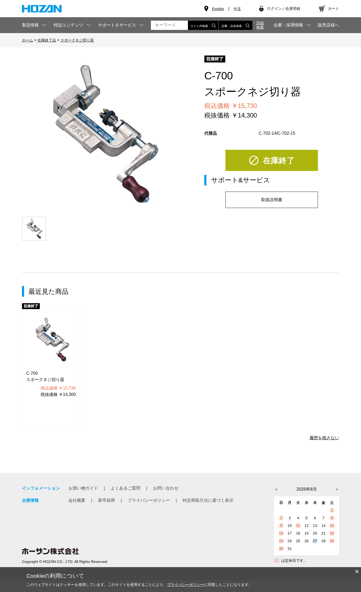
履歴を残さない (324, 438)
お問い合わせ (165, 488)
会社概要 (76, 500)
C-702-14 (267, 133)
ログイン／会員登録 (283, 8)
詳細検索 (260, 25)
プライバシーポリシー (149, 500)
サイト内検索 (199, 26)
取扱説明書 (271, 199)
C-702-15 (286, 133)
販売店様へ (328, 25)
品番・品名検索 (231, 26)
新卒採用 (106, 500)
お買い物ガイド (83, 488)
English (218, 9)
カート (333, 8)
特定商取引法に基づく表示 (208, 500)
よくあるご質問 (125, 488)
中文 (237, 9)
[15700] (34, 229)
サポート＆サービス (117, 25)
